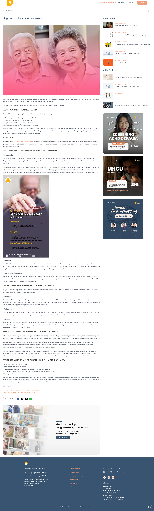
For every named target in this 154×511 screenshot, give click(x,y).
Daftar (131, 3)
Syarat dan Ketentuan (77, 476)
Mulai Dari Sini (63, 437)
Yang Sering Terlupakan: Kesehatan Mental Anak (19, 392)
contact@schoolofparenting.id (115, 472)
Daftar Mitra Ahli (75, 469)
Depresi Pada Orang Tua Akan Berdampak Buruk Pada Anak (23, 390)
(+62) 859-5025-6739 (113, 468)
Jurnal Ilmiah (74, 480)
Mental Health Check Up (108, 3)
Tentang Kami (74, 472)
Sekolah (72, 487)
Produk (120, 3)
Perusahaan (79, 487)
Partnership (73, 483)
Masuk (142, 3)
